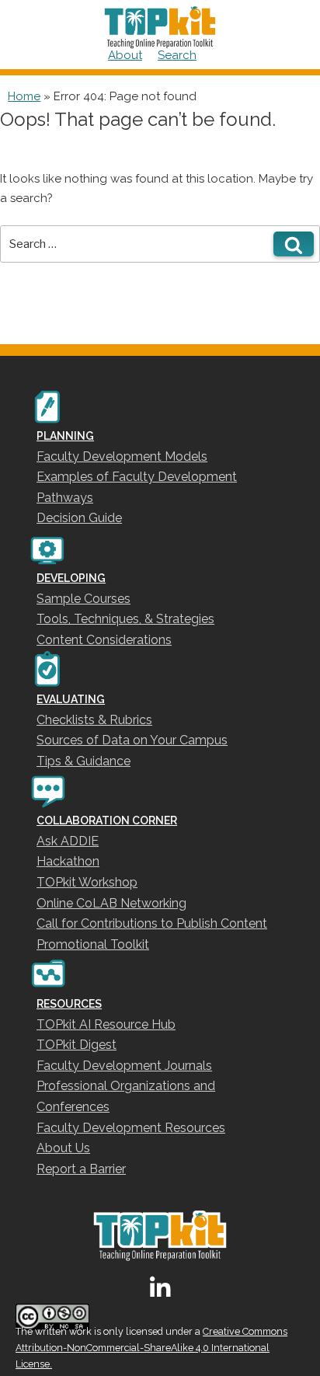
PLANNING (65, 436)
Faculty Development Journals (124, 1065)
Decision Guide (79, 517)
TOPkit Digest (77, 1044)
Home (24, 96)
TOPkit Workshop (87, 882)
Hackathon (68, 861)
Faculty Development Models (122, 456)
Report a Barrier (81, 1169)
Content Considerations (104, 639)
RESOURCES (69, 1004)
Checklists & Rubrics (94, 719)
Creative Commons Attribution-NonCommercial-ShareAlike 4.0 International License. (151, 1347)
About (125, 55)
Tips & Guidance (83, 761)
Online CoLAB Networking (111, 903)
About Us (63, 1148)
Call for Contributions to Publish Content (152, 923)
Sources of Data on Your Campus (132, 740)
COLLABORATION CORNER (107, 820)
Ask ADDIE (68, 841)
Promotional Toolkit (93, 944)
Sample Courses (83, 598)
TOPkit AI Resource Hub (106, 1024)
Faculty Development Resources (131, 1127)
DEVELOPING (71, 578)
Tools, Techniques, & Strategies (125, 618)
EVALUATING (71, 699)
